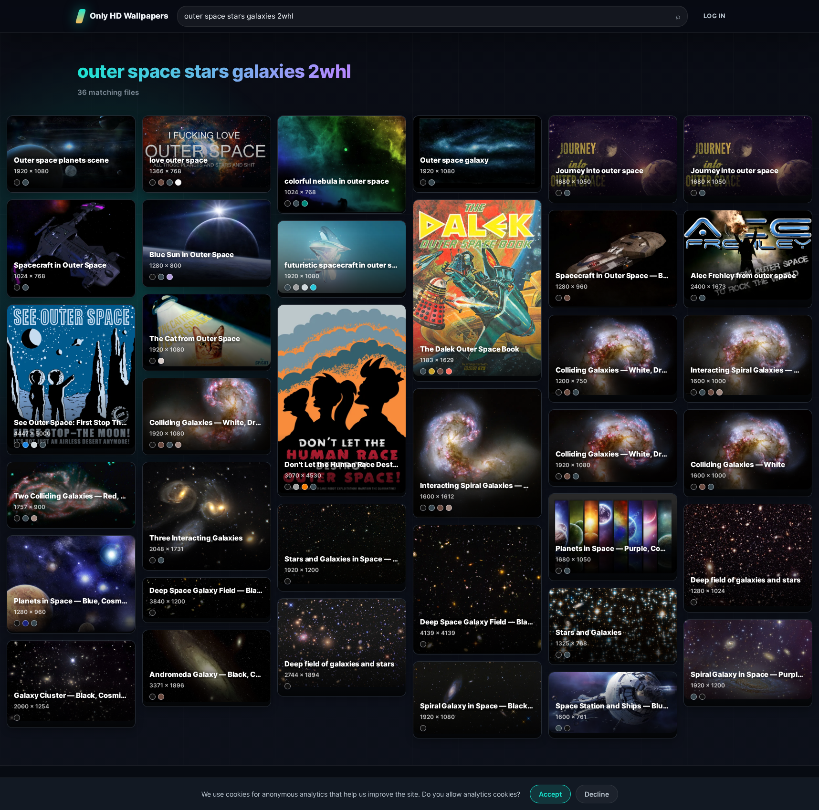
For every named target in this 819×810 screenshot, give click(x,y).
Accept (550, 794)
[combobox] (426, 16)
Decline (597, 794)
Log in (715, 16)
